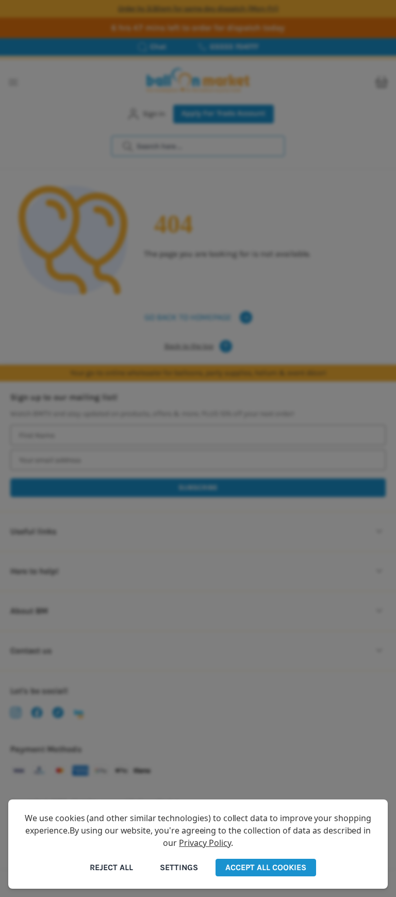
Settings (179, 867)
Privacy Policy (204, 842)
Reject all (111, 867)
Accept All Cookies (265, 867)
